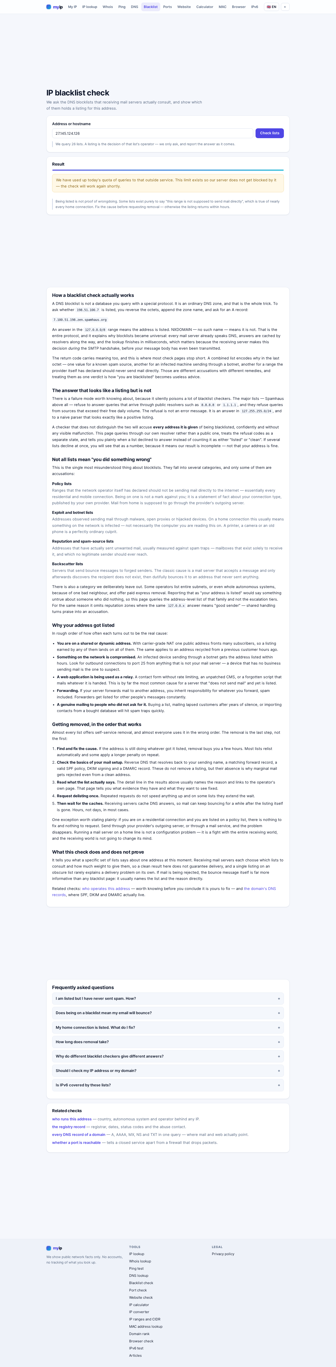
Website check (141, 1297)
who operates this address (106, 888)
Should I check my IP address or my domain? (96, 1070)
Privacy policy (223, 1254)
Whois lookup (140, 1261)
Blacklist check (141, 1283)
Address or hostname (71, 123)
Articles (135, 1355)
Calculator (204, 7)
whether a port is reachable (76, 1142)
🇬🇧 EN (271, 7)
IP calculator (139, 1305)
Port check (138, 1290)
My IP (72, 7)
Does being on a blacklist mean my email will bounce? (104, 1013)
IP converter (139, 1312)
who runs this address (72, 1119)
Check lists (270, 133)
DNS (134, 7)
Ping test (136, 1268)
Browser (239, 7)
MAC (223, 7)
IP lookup (89, 7)
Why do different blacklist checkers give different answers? (110, 1056)
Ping (121, 7)
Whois (108, 7)
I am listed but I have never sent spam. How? (96, 998)
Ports (167, 7)
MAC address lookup (146, 1326)
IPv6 (254, 7)
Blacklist (151, 7)
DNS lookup (138, 1275)
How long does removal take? (82, 1042)
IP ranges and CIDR (144, 1319)
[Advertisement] (168, 52)
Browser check (141, 1341)
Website (184, 7)
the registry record (68, 1126)
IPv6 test (136, 1348)
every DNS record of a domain (78, 1134)
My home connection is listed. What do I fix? (95, 1027)
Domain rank (139, 1334)
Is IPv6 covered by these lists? (83, 1085)
